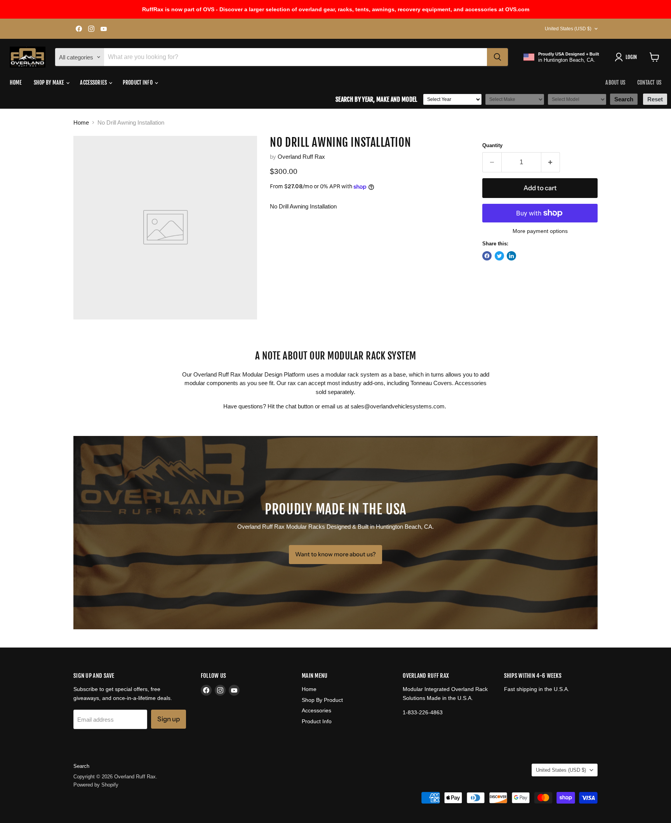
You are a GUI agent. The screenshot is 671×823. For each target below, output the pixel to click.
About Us (615, 82)
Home (16, 82)
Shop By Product (322, 700)
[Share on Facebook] (487, 255)
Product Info (138, 82)
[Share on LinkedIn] (511, 255)
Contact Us (649, 82)
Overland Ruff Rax (301, 156)
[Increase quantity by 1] (550, 162)
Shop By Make (50, 82)
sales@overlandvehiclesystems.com (398, 406)
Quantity (492, 145)
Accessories (94, 82)
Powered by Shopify (95, 785)
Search (81, 766)
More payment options (540, 231)
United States (568, 28)
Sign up (168, 719)
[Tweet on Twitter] (499, 255)
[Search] (497, 57)
